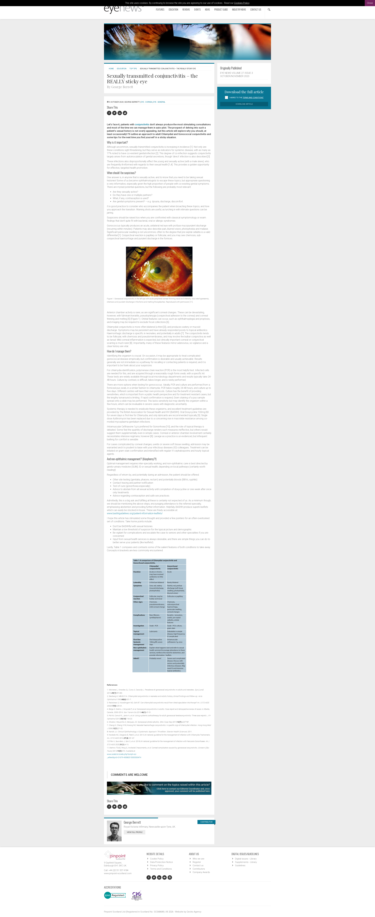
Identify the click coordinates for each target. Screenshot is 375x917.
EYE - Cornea (146, 102)
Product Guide (221, 9)
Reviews (186, 9)
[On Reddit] (125, 113)
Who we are (198, 858)
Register (197, 862)
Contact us (255, 9)
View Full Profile (135, 832)
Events (197, 9)
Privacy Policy (157, 865)
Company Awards (201, 872)
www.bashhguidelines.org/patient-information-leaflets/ (135, 513)
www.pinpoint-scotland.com (118, 873)
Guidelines (240, 865)
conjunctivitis (142, 124)
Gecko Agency (194, 911)
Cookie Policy (156, 858)
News (207, 9)
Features (160, 9)
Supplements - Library (246, 862)
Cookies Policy (241, 3)
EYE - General (159, 102)
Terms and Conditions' (253, 98)
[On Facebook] (109, 113)
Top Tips (133, 69)
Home (111, 69)
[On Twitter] (114, 113)
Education (173, 9)
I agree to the (246, 98)
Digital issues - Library (245, 858)
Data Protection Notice (161, 862)
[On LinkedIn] (120, 113)
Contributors (199, 869)
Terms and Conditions (161, 869)
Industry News (239, 9)
